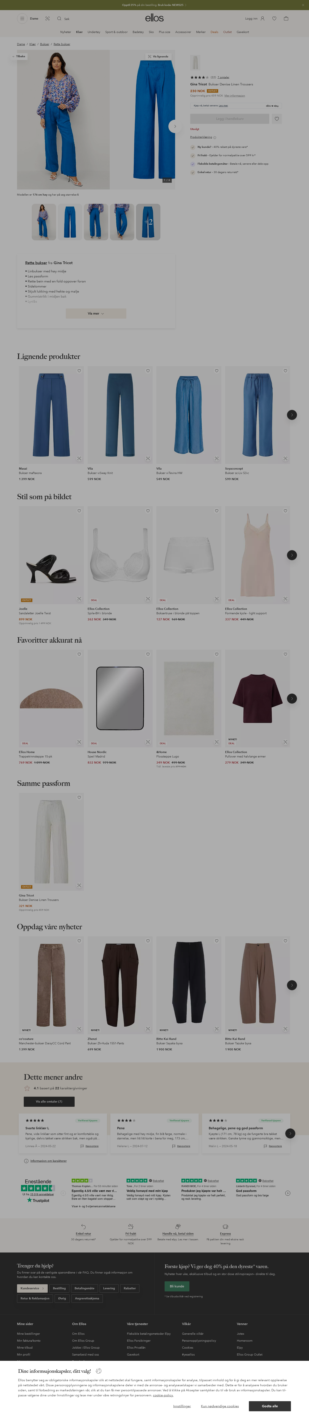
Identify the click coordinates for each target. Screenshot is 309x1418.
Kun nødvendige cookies (220, 1406)
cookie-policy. (163, 1395)
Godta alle (270, 1406)
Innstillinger (182, 1406)
